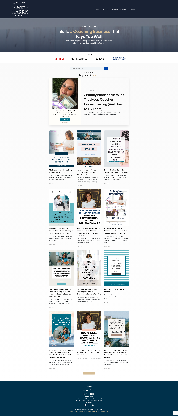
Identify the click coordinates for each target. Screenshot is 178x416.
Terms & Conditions (92, 411)
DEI (107, 411)
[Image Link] (20, 9)
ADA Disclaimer (102, 411)
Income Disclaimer (74, 411)
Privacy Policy (83, 411)
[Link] (85, 405)
